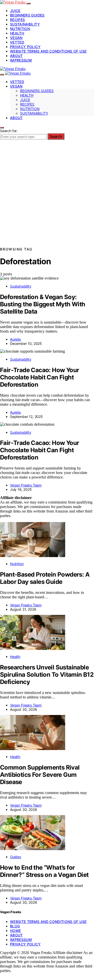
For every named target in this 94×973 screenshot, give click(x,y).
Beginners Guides (27, 15)
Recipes (17, 20)
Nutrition (20, 29)
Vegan (16, 38)
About (16, 56)
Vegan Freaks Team (26, 485)
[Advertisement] (47, 197)
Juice (15, 11)
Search (55, 136)
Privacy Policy (25, 47)
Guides (15, 857)
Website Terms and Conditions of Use (48, 51)
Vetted (17, 42)
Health (17, 33)
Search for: (9, 131)
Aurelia (15, 339)
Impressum (21, 60)
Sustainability (25, 24)
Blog (15, 926)
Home (15, 930)
